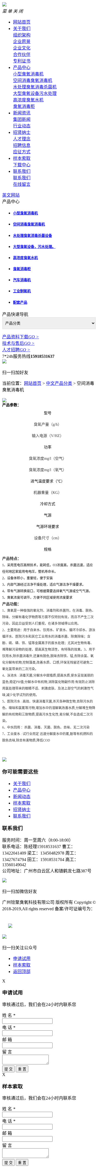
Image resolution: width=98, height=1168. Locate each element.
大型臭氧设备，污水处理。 (34, 247)
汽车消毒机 (22, 280)
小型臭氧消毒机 (28, 74)
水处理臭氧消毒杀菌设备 (32, 236)
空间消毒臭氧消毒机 (32, 80)
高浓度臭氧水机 (28, 100)
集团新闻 (21, 119)
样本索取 (21, 158)
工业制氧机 (22, 291)
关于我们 (21, 28)
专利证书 (21, 61)
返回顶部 (21, 971)
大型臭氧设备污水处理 (35, 93)
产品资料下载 (20, 337)
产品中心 (21, 67)
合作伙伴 (21, 54)
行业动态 (21, 126)
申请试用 (21, 958)
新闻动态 (21, 796)
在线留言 (21, 184)
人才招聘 (16, 350)
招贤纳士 (21, 132)
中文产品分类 (59, 383)
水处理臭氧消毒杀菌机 (35, 87)
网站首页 (21, 22)
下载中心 (21, 165)
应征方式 (21, 152)
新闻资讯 (21, 113)
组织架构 (21, 35)
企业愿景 (21, 41)
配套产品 (20, 302)
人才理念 (21, 139)
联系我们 (21, 171)
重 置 (22, 1069)
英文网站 (11, 195)
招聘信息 (21, 145)
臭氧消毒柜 (24, 106)
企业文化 (21, 48)
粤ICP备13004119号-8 (22, 915)
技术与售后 (18, 343)
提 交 (8, 1069)
